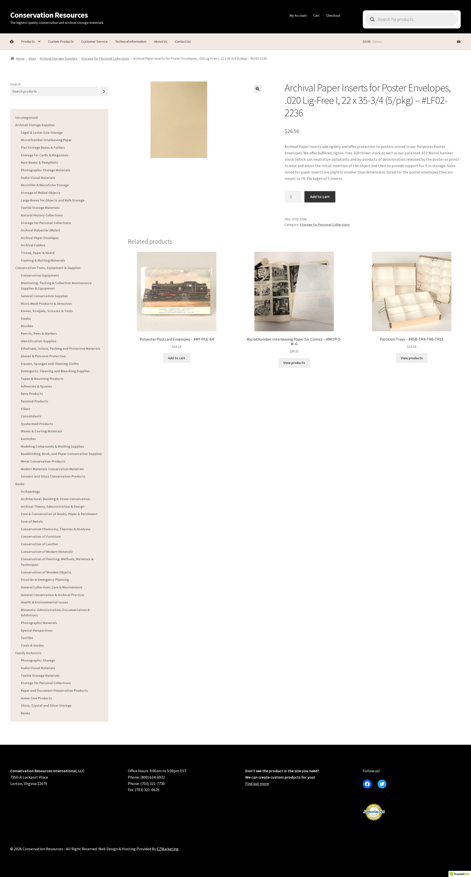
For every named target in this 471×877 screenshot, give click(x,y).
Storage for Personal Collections (105, 58)
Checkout (333, 15)
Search (15, 84)
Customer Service (94, 41)
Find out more (257, 783)
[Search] (104, 91)
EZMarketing (168, 848)
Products (28, 41)
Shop (32, 58)
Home (20, 58)
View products (294, 362)
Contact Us (183, 41)
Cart (316, 15)
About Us (160, 41)
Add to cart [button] (176, 358)
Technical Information (130, 41)
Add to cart (320, 196)
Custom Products (61, 41)
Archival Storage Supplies (59, 58)
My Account (298, 15)
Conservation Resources (49, 15)
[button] (258, 89)
